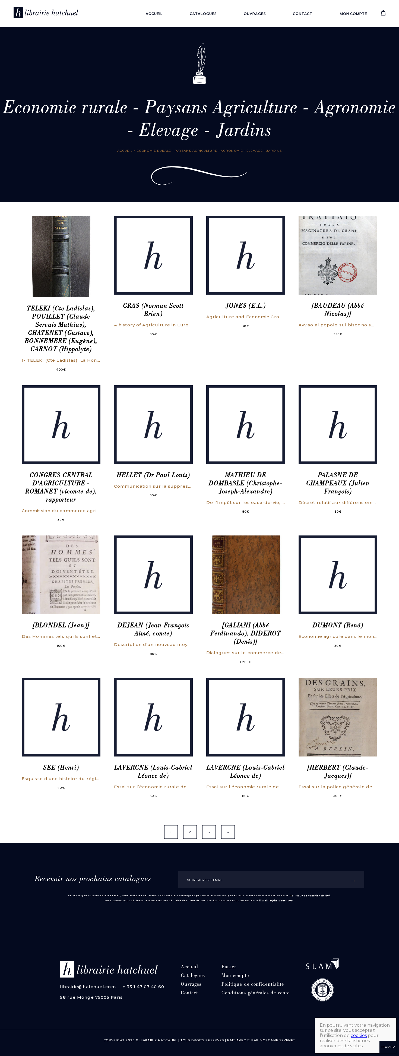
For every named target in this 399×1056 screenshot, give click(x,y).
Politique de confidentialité (310, 895)
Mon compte (354, 14)
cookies (359, 1035)
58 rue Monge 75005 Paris (91, 997)
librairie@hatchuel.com (276, 900)
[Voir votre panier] (383, 14)
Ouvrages (255, 14)
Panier (228, 967)
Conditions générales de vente (255, 993)
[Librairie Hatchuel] (46, 13)
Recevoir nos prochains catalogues (93, 879)
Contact (303, 14)
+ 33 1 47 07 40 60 (143, 986)
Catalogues (203, 14)
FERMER (388, 1047)
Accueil (154, 14)
